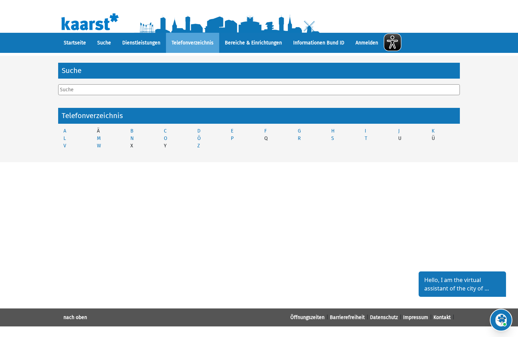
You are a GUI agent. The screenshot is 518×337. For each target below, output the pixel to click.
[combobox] (259, 89)
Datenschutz (384, 317)
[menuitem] (75, 43)
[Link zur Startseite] (205, 21)
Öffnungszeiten (307, 317)
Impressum (415, 317)
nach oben (75, 317)
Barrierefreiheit (347, 317)
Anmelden (367, 43)
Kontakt (442, 317)
